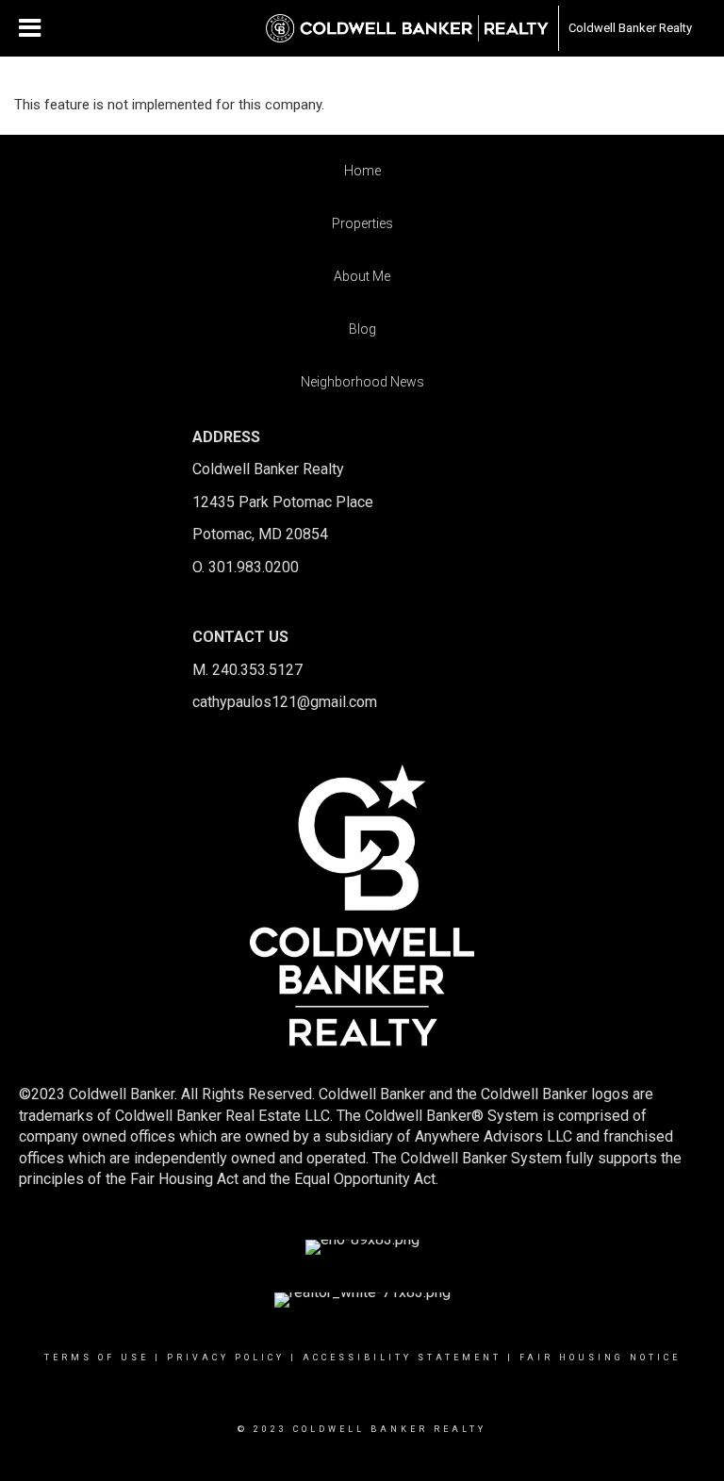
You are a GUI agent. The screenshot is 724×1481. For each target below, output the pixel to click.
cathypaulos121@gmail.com (284, 702)
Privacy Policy (226, 1357)
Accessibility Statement (402, 1357)
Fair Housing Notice (600, 1357)
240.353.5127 (257, 670)
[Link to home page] (407, 28)
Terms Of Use (96, 1357)
